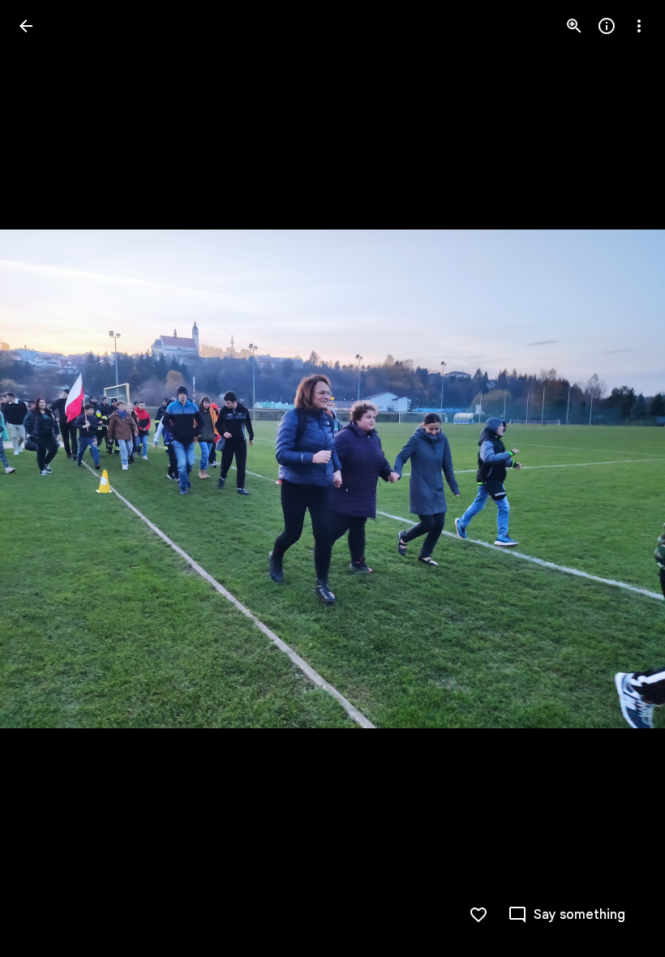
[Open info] (606, 26)
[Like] (478, 915)
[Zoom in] (574, 26)
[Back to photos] (25, 25)
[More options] (639, 26)
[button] (45, 478)
